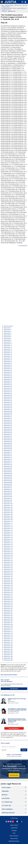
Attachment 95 (8, 495)
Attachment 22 (8, 365)
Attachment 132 (8, 560)
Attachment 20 (8, 361)
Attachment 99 (8, 502)
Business (4, 795)
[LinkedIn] (6, 821)
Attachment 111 (8, 523)
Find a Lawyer (5, 743)
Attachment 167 (8, 623)
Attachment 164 (8, 617)
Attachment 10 (8, 344)
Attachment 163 (8, 615)
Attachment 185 (8, 654)
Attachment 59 (8, 431)
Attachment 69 (8, 448)
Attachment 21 (8, 363)
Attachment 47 (8, 409)
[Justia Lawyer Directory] (21, 821)
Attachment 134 (8, 564)
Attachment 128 (8, 553)
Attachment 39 (8, 395)
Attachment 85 (8, 477)
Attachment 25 (8, 370)
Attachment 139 (8, 573)
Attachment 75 (8, 459)
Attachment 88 (8, 482)
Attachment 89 (8, 484)
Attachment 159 (8, 608)
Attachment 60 (8, 432)
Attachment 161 (8, 612)
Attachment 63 (8, 438)
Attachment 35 (8, 388)
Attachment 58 (8, 429)
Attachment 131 (8, 559)
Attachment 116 (8, 532)
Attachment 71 (8, 452)
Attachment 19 (8, 360)
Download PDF (23, 245)
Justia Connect (14, 825)
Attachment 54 (8, 422)
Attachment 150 (8, 592)
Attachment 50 (8, 415)
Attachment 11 (8, 345)
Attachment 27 (8, 374)
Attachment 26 (8, 372)
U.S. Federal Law (7, 802)
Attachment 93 (8, 491)
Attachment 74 (8, 457)
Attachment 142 (8, 578)
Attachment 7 (7, 338)
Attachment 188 (8, 660)
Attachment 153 (8, 598)
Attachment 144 (8, 582)
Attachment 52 (8, 418)
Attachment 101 (8, 505)
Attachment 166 (8, 621)
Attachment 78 (8, 464)
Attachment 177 (8, 640)
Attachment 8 (7, 340)
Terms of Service (14, 835)
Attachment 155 (8, 601)
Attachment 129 (8, 555)
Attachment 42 (8, 400)
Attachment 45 (8, 406)
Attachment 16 (8, 354)
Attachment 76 (8, 461)
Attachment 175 (8, 637)
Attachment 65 (8, 441)
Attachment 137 (8, 569)
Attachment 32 (8, 383)
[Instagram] (13, 821)
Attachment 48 (8, 411)
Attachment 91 (8, 488)
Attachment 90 (8, 486)
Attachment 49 (8, 413)
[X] (19, 821)
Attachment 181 (8, 647)
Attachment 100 (8, 503)
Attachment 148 (8, 589)
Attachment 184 (8, 653)
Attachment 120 (8, 539)
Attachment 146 (8, 585)
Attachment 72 (8, 454)
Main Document (8, 326)
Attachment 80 (8, 468)
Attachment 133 (8, 562)
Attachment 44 (8, 404)
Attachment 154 (8, 599)
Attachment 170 (8, 628)
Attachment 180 (8, 646)
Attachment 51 (8, 416)
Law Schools (6, 798)
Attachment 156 (8, 603)
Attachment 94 (8, 493)
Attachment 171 (8, 630)
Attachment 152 (8, 596)
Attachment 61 (8, 434)
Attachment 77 (8, 463)
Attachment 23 (8, 367)
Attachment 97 (8, 498)
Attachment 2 (7, 329)
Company (14, 830)
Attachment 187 (8, 658)
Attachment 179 (8, 644)
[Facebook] (11, 821)
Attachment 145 (8, 583)
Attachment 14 (8, 351)
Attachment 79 (8, 466)
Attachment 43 (8, 402)
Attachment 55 (8, 424)
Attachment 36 (8, 390)
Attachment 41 (8, 399)
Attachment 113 (8, 527)
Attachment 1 (7, 328)
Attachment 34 (8, 386)
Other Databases (7, 809)
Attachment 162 (8, 614)
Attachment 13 (8, 349)
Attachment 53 (8, 420)
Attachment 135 (8, 566)
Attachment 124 (8, 546)
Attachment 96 (8, 496)
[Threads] (15, 821)
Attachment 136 (8, 567)
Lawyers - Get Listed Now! (14, 754)
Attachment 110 (8, 521)
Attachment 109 (8, 519)
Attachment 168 (8, 624)
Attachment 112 (8, 525)
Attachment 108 (8, 518)
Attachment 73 (8, 456)
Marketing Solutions (8, 813)
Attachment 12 (8, 347)
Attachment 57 (8, 427)
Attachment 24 (8, 368)
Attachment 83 (8, 473)
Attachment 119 (8, 537)
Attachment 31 (8, 381)
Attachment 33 (8, 384)
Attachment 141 (8, 576)
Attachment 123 (8, 544)
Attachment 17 (8, 356)
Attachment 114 (8, 528)
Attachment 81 (8, 470)
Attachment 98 (8, 500)
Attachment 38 (8, 393)
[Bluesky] (17, 821)
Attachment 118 (8, 535)
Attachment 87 (8, 480)
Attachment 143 (8, 580)
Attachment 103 (8, 509)
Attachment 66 (8, 443)
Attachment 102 (8, 507)
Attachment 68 (8, 447)
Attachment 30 (8, 379)
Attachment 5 (7, 335)
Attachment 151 (8, 594)
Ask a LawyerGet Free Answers (6, 680)
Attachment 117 (8, 534)
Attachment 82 (8, 472)
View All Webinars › (14, 728)
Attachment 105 (8, 512)
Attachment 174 (8, 635)
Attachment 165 (8, 619)
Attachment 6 (7, 337)
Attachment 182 (8, 649)
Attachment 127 (8, 551)
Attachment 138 (8, 571)
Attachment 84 (8, 475)
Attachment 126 (8, 550)
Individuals (5, 791)
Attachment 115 (8, 530)
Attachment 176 (8, 638)
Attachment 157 (8, 605)
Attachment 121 (8, 541)
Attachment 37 (8, 392)
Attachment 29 (8, 377)
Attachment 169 (8, 626)
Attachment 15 (8, 352)
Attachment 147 (8, 587)
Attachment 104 (8, 511)
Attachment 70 (8, 450)
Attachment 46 (8, 408)
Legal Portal (14, 827)
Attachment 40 (8, 397)
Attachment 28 (8, 376)
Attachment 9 (7, 342)
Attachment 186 (8, 656)
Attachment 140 (8, 575)
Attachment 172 (8, 631)
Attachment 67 (8, 445)
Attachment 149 (8, 591)
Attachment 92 (8, 489)
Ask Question (14, 688)
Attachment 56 (8, 425)
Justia (16, 818)
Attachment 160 (8, 610)
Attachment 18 (8, 358)
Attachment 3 (7, 331)
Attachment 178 (8, 642)
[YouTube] (8, 821)
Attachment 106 (8, 514)
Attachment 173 (8, 633)
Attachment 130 (8, 557)
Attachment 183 (8, 651)
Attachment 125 (8, 548)
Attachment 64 (8, 440)
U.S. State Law (6, 805)
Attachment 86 (8, 479)
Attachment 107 (8, 516)
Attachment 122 (8, 543)
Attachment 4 (7, 333)
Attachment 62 (8, 436)
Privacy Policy (14, 838)
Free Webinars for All (7, 695)
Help (14, 833)
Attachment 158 (8, 607)
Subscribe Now (14, 775)
